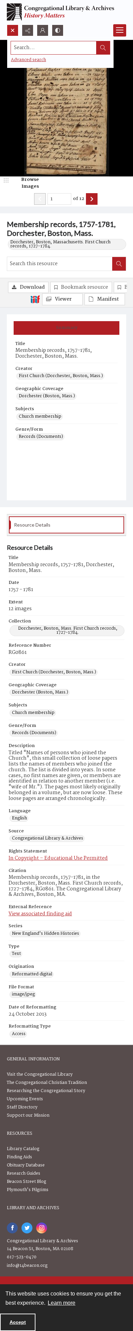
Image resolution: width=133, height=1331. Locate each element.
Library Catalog (23, 1149)
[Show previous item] (40, 199)
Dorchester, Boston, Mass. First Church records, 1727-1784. (67, 630)
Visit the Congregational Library (40, 1074)
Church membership (40, 416)
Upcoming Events (25, 1099)
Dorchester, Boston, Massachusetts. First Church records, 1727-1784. (60, 244)
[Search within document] (119, 264)
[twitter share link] (26, 1227)
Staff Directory (22, 1107)
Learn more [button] (61, 1303)
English (19, 818)
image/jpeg (23, 994)
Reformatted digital (32, 974)
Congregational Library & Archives (47, 838)
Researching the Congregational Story (46, 1090)
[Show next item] (92, 199)
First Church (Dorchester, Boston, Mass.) (61, 376)
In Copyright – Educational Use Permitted (58, 858)
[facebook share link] (12, 1227)
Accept (18, 1322)
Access (19, 1034)
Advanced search (28, 59)
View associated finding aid (40, 914)
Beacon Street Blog (26, 1181)
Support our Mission (28, 1115)
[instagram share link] (41, 1227)
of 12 (78, 199)
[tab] (66, 327)
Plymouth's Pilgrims (27, 1189)
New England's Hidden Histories (45, 933)
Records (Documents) (41, 436)
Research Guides (23, 1173)
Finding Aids (19, 1157)
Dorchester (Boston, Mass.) (47, 396)
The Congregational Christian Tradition (47, 1082)
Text (16, 953)
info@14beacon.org (27, 1265)
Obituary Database (26, 1165)
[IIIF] (35, 299)
